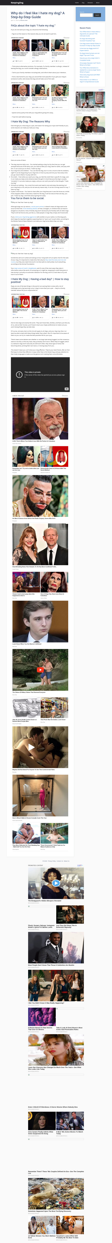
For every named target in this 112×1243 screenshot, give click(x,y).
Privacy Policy (52, 861)
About (97, 2)
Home (77, 2)
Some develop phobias (30, 208)
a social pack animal (37, 206)
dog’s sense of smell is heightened (25, 268)
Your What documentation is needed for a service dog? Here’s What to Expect (90, 70)
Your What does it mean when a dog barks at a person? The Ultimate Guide (90, 34)
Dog (83, 2)
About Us (66, 861)
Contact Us (60, 861)
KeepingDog (17, 2)
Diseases (90, 2)
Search (82, 12)
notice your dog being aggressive (25, 217)
